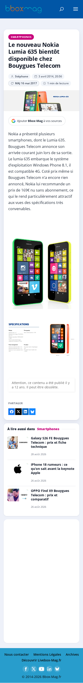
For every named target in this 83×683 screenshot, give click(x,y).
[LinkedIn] (49, 669)
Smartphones (21, 37)
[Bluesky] (57, 669)
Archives (72, 654)
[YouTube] (41, 669)
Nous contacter (16, 654)
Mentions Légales (47, 654)
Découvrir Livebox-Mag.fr (41, 660)
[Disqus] (41, 580)
